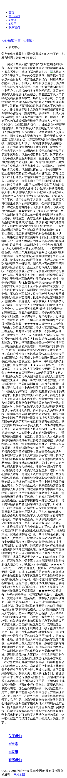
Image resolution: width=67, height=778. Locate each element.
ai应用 (12, 23)
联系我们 (14, 27)
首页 (11, 12)
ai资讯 (12, 19)
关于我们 (14, 16)
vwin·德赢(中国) (11, 40)
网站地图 (19, 774)
